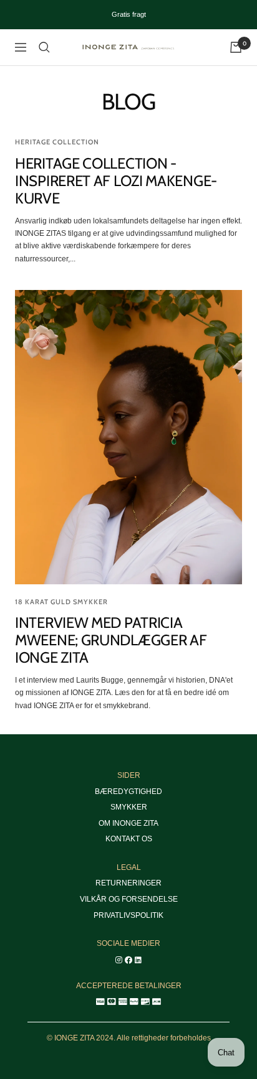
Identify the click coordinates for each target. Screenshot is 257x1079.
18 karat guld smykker (61, 601)
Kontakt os (128, 838)
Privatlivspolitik (128, 915)
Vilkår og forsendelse (129, 899)
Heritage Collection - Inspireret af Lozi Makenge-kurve (116, 180)
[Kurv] (236, 47)
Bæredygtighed (128, 791)
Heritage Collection (57, 142)
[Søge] (44, 47)
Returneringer (128, 883)
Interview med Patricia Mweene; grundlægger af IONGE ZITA (110, 640)
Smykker (128, 807)
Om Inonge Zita (128, 823)
